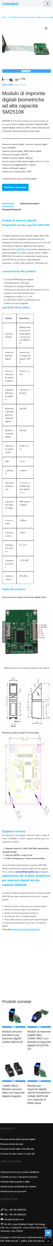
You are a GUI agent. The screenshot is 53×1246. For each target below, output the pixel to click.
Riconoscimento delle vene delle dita (17, 1149)
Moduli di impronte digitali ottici (26, 929)
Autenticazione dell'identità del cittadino (18, 1186)
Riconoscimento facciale (11, 1144)
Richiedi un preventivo (15, 187)
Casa (4, 17)
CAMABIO (20, 249)
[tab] (8, 204)
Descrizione (8, 203)
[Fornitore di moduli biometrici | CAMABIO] (10, 3)
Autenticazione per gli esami (13, 1191)
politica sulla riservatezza (32, 1241)
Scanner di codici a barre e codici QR (17, 1153)
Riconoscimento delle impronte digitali (17, 1139)
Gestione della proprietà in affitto (15, 1181)
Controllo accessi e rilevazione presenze (19, 1177)
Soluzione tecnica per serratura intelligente (19, 1172)
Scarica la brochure (29, 203)
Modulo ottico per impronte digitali (24, 179)
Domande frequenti (11, 209)
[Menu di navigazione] (47, 3)
